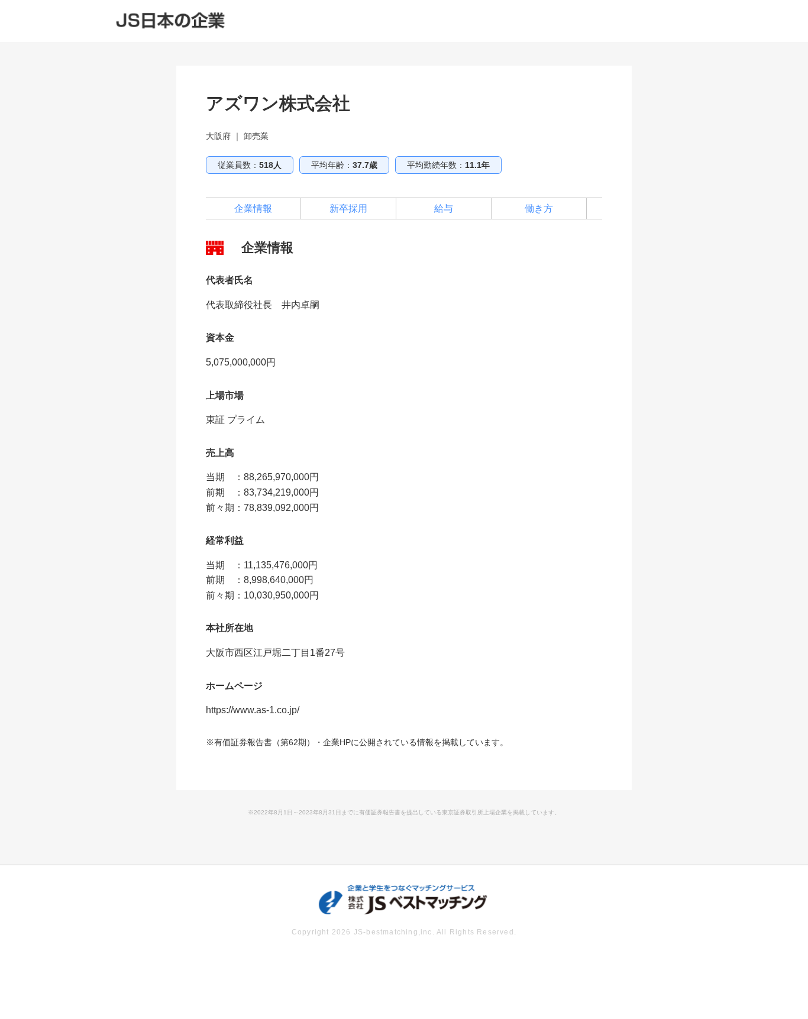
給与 (443, 208)
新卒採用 (348, 208)
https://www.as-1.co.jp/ (252, 710)
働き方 (539, 208)
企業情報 (253, 208)
